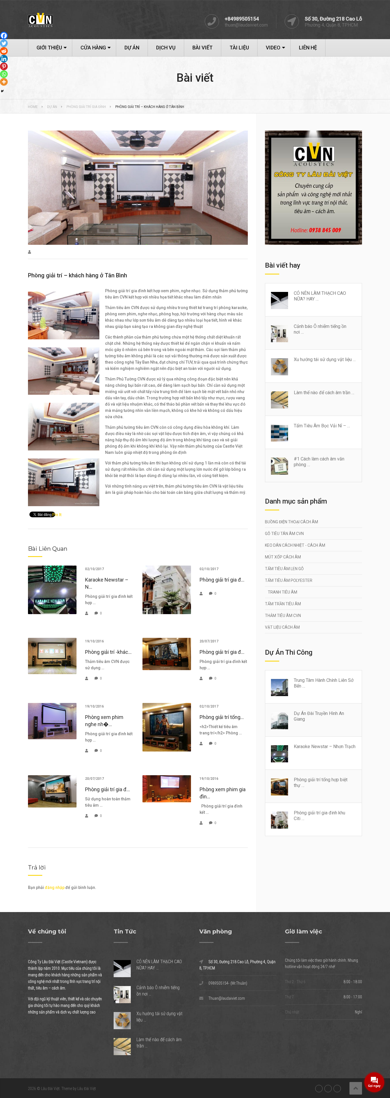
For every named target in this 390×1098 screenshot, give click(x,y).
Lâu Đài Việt (50, 1088)
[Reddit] (4, 51)
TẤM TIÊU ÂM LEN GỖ (284, 568)
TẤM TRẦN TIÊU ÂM (283, 604)
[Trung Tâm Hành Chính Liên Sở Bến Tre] (282, 688)
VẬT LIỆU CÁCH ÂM (282, 627)
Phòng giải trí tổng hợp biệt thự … (320, 782)
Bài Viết (202, 48)
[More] (4, 82)
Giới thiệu (49, 48)
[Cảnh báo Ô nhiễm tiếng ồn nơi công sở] (282, 334)
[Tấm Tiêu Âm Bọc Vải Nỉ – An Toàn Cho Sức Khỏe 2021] (282, 433)
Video (273, 48)
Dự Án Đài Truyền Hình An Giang (319, 716)
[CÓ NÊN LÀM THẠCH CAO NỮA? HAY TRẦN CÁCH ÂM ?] (282, 300)
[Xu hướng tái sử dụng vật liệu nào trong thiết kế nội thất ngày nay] (282, 367)
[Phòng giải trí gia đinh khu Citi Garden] (282, 820)
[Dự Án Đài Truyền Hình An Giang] (282, 721)
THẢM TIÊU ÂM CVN (283, 615)
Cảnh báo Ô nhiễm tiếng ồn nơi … (320, 329)
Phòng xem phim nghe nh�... (104, 720)
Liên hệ (308, 48)
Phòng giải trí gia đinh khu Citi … (319, 815)
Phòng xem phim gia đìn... (223, 793)
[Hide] (2, 91)
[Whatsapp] (4, 74)
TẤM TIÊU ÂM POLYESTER (288, 580)
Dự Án (131, 48)
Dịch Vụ (166, 48)
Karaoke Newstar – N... (106, 583)
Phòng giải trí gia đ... (222, 580)
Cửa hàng (93, 48)
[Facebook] (4, 35)
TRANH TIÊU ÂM (282, 592)
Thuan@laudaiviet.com (226, 998)
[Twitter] (4, 43)
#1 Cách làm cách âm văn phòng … (319, 461)
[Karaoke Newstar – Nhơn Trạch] (282, 754)
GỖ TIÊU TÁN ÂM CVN (284, 533)
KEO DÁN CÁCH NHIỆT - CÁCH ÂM (295, 545)
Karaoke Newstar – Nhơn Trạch (324, 746)
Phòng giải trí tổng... (222, 717)
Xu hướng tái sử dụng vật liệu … (325, 359)
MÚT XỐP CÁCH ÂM (283, 557)
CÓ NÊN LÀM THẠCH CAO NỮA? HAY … (320, 296)
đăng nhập (55, 887)
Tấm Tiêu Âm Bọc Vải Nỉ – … (322, 425)
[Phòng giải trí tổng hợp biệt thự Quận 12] (282, 787)
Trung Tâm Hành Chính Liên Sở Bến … (323, 683)
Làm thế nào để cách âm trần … (324, 392)
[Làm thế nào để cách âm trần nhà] (282, 400)
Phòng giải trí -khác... (108, 652)
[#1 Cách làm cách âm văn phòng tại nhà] (282, 466)
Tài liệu (239, 48)
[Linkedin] (4, 59)
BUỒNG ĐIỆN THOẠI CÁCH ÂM (291, 522)
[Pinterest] (4, 66)
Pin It (56, 514)
